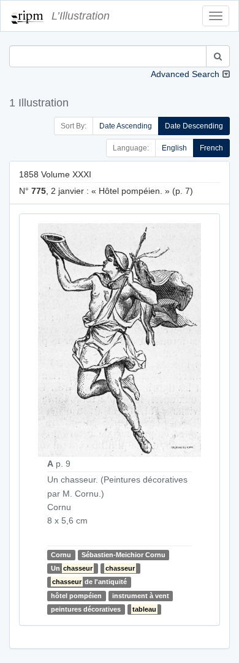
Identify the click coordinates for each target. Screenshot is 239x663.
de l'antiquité (89, 581)
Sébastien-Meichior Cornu (123, 554)
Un (72, 568)
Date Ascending (125, 126)
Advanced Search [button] (185, 74)
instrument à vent (140, 595)
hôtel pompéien (76, 595)
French (211, 148)
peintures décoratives (86, 609)
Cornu (61, 554)
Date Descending (194, 126)
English (174, 148)
